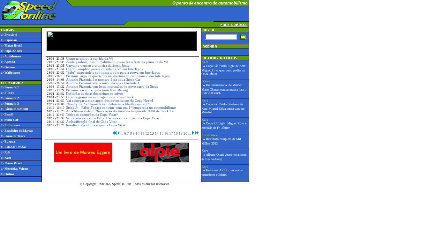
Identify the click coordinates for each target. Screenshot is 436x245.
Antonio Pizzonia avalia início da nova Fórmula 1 (102, 83)
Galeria (9, 67)
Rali (7, 152)
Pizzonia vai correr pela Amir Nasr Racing (97, 90)
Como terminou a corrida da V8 (89, 58)
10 (137, 133)
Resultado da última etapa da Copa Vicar (95, 125)
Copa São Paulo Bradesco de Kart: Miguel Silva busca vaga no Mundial (222, 108)
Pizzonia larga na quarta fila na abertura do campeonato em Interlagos (117, 76)
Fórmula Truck (15, 136)
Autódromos (12, 56)
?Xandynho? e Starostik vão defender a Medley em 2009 (108, 104)
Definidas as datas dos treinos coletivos (94, 93)
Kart (7, 158)
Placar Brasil (13, 45)
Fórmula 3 (11, 103)
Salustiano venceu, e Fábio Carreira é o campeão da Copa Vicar (112, 118)
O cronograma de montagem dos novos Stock (100, 97)
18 (176, 133)
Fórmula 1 (11, 87)
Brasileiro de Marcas (18, 130)
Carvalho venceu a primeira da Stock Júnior (98, 65)
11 (142, 133)
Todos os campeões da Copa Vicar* (92, 114)
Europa (9, 141)
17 (171, 133)
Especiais (10, 40)
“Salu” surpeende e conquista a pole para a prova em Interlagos (113, 72)
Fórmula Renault (16, 109)
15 (161, 133)
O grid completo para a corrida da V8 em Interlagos (104, 69)
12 (147, 133)
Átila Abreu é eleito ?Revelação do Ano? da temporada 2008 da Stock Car (120, 111)
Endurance (12, 125)
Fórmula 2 (11, 98)
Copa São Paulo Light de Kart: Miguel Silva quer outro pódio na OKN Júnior (223, 70)
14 (157, 133)
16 (166, 133)
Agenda (9, 61)
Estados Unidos (15, 147)
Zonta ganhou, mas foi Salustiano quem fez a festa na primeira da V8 (117, 62)
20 (185, 133)
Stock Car (11, 120)
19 (181, 133)
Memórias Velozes (16, 168)
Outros (9, 174)
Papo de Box (13, 51)
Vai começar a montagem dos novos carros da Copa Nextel (109, 100)
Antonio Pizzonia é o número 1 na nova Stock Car (103, 79)
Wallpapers (12, 72)
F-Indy (9, 92)
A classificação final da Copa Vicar (91, 121)
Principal (10, 34)
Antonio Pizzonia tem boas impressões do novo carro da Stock (112, 86)
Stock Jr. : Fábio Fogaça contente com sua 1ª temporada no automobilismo (121, 107)
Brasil (8, 114)
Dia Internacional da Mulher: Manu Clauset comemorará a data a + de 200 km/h (223, 89)
